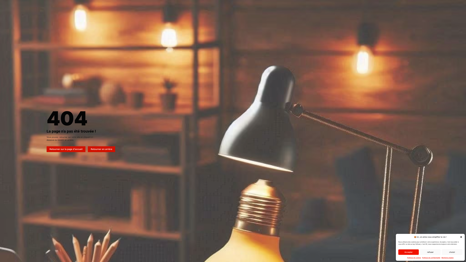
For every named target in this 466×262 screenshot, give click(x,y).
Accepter (408, 252)
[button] (461, 237)
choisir (452, 252)
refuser (430, 252)
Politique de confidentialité (431, 258)
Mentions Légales (447, 258)
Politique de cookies (414, 258)
